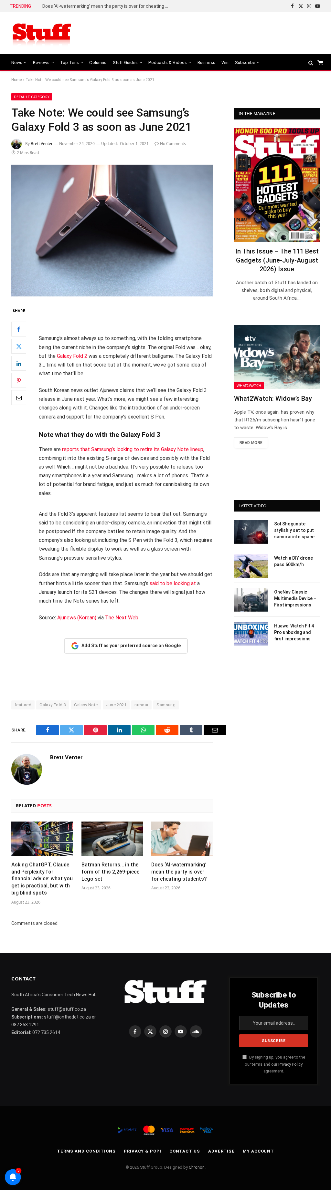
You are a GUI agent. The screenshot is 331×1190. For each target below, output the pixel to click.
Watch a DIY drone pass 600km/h (293, 561)
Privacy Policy (290, 1064)
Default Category (31, 96)
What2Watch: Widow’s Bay (273, 398)
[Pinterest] (18, 380)
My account (258, 1151)
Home (16, 80)
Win (225, 62)
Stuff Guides (125, 62)
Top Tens (69, 62)
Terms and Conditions (86, 1151)
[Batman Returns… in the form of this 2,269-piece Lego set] (112, 839)
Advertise (221, 1151)
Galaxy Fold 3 (52, 704)
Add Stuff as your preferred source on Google (131, 645)
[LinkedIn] (18, 363)
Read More (251, 442)
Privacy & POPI (142, 1151)
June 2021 (116, 704)
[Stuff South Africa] (42, 33)
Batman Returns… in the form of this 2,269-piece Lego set (110, 872)
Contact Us (184, 1151)
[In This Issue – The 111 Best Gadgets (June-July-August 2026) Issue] (277, 185)
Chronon (197, 1167)
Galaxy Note (86, 704)
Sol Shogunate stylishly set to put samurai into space (294, 530)
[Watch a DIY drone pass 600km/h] (251, 566)
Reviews (41, 62)
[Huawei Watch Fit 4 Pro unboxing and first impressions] (251, 634)
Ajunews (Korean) (76, 618)
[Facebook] (18, 329)
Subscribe (245, 62)
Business (206, 62)
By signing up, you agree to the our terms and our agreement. (275, 1064)
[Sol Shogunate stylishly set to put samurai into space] (251, 531)
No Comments (173, 143)
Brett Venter (42, 143)
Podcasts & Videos (167, 62)
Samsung (166, 704)
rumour (141, 704)
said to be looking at (173, 583)
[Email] (18, 397)
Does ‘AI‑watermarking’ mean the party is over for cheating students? (107, 6)
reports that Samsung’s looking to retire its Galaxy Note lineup (132, 449)
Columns (97, 62)
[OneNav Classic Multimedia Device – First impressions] (251, 600)
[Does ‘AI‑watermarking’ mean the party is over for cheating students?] (182, 839)
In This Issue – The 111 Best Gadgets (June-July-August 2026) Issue (277, 260)
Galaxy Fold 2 (72, 356)
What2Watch (249, 385)
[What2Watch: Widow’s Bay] (277, 357)
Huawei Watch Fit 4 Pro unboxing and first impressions (294, 632)
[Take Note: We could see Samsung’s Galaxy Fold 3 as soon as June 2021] (112, 230)
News (17, 62)
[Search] (311, 62)
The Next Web (121, 618)
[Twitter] (18, 346)
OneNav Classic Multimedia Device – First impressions (295, 598)
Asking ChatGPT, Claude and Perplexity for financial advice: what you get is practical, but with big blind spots (42, 879)
